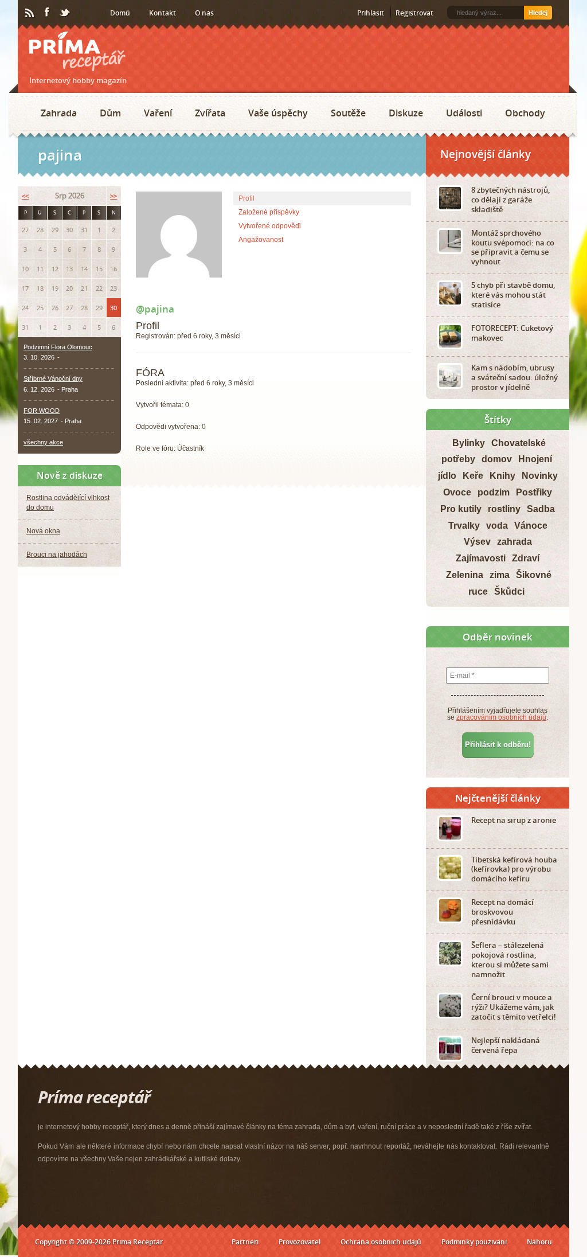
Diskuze (406, 113)
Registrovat (414, 13)
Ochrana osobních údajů (381, 1242)
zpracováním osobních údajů (501, 717)
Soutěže (348, 113)
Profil (246, 198)
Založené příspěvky (268, 212)
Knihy (502, 476)
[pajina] (179, 287)
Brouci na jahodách (56, 555)
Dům (110, 113)
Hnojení (535, 459)
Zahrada (59, 113)
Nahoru (539, 1242)
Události (464, 113)
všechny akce (43, 442)
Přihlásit (370, 13)
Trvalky (464, 525)
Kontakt (162, 13)
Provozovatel (299, 1242)
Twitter (65, 13)
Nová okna (43, 531)
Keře (473, 476)
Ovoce (457, 492)
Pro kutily (461, 509)
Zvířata (210, 113)
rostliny (504, 509)
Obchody (525, 113)
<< (25, 196)
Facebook (47, 12)
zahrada (514, 541)
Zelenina (464, 575)
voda (497, 525)
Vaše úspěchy (278, 113)
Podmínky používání (474, 1242)
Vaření (158, 113)
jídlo (447, 476)
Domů (120, 13)
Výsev (477, 541)
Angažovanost (260, 240)
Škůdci (509, 591)
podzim (494, 492)
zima (500, 575)
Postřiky (534, 492)
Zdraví (525, 558)
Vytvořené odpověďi (269, 226)
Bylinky (468, 443)
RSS (30, 13)
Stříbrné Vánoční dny (53, 378)
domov (497, 459)
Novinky (540, 476)
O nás (204, 13)
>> (113, 196)
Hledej (538, 12)
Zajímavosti (481, 558)
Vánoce (530, 525)
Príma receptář (77, 51)
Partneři (245, 1242)
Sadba (541, 509)
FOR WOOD (42, 410)
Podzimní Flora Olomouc (58, 346)
